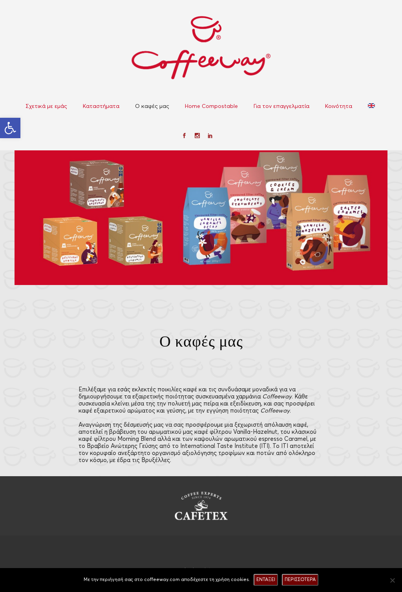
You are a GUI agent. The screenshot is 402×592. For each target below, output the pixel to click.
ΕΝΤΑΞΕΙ (265, 579)
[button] (10, 128)
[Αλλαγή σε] (372, 106)
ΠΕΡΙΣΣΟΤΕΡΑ (300, 579)
